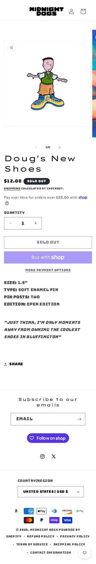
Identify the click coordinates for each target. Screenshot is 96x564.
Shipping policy (70, 544)
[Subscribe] (79, 419)
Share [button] (16, 364)
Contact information (50, 552)
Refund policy (40, 536)
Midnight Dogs (44, 530)
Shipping (12, 188)
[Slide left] (36, 147)
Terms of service (32, 544)
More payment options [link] (48, 270)
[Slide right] (60, 147)
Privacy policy (75, 536)
